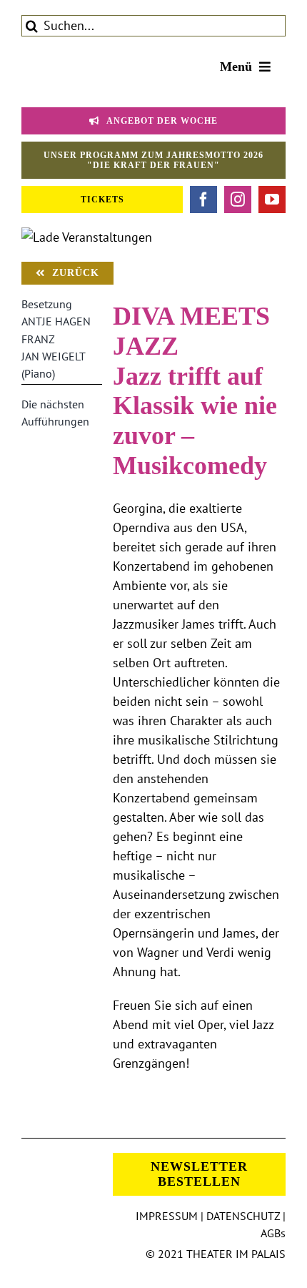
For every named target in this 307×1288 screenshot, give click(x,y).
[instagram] (237, 199)
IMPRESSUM (167, 1216)
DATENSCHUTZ (243, 1216)
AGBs (273, 1233)
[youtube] (272, 199)
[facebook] (203, 199)
